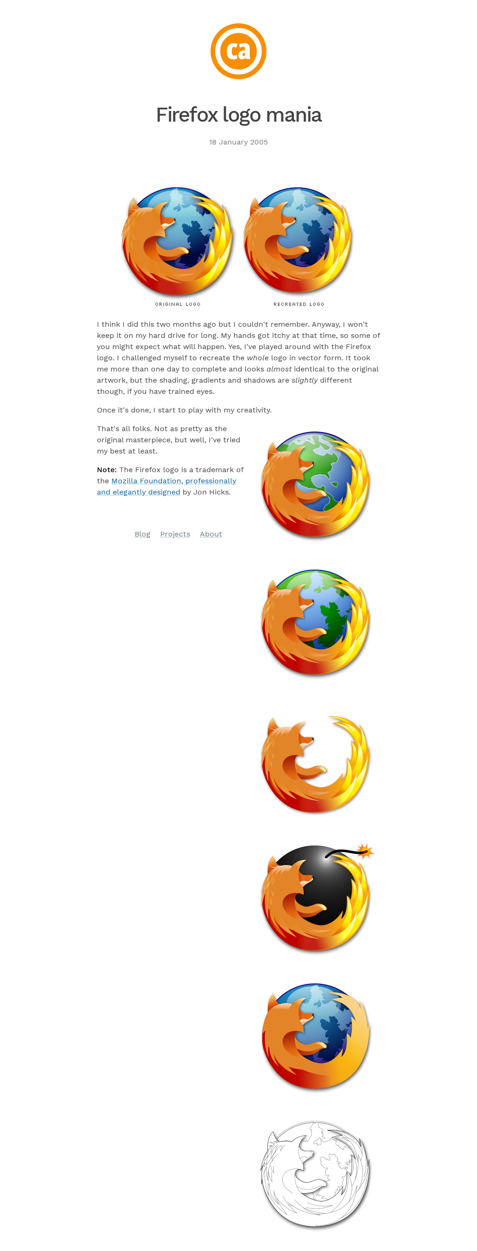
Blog (142, 533)
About (211, 533)
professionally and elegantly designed (166, 486)
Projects (175, 533)
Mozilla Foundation (146, 480)
